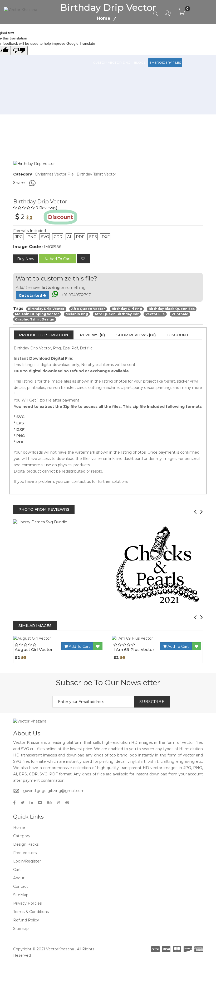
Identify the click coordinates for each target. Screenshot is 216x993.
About (18, 878)
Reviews (92, 335)
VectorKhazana (60, 949)
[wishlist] (83, 258)
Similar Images (35, 625)
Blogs (139, 62)
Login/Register (27, 861)
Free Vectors (182, 39)
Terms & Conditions (31, 911)
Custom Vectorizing (111, 62)
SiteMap (20, 894)
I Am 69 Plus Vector (134, 649)
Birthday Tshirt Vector (96, 174)
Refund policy (26, 920)
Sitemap (21, 928)
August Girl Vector (34, 649)
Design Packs (105, 39)
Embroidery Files (165, 62)
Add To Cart (79, 646)
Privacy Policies (27, 903)
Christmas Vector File (54, 174)
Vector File (155, 39)
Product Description (43, 335)
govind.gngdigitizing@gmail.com (54, 790)
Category (21, 836)
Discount (178, 335)
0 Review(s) (46, 207)
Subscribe (152, 701)
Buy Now (25, 259)
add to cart (60, 259)
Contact (20, 886)
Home (19, 827)
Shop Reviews (136, 335)
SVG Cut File (131, 39)
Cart (17, 869)
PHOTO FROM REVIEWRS (43, 509)
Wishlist (73, 641)
